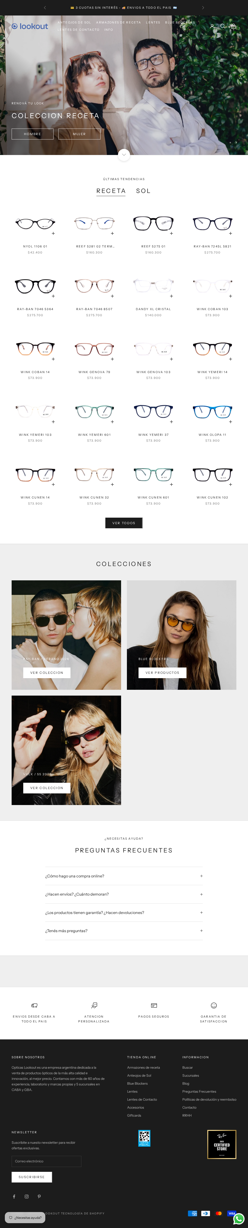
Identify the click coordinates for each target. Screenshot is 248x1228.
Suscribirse (32, 1177)
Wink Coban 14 (35, 372)
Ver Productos (162, 673)
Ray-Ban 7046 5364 (35, 309)
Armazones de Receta (118, 22)
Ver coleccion (46, 673)
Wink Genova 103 (153, 372)
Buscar (187, 1067)
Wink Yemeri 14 (212, 372)
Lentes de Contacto (79, 29)
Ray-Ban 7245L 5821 (213, 246)
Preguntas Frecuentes (199, 1091)
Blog (185, 1083)
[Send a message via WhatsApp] (239, 1219)
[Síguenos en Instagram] (26, 1196)
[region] (124, 85)
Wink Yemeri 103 (35, 435)
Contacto (189, 1107)
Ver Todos (123, 523)
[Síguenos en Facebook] (14, 1196)
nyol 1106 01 (35, 246)
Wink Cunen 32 (94, 497)
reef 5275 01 (153, 246)
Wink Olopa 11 (212, 435)
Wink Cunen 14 (35, 497)
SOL (144, 190)
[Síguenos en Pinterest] (39, 1196)
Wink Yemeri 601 (94, 435)
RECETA (111, 190)
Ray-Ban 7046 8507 (94, 309)
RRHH (187, 1115)
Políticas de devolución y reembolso (209, 1099)
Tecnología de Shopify (83, 1213)
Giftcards (134, 1115)
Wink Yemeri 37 (153, 435)
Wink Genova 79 (94, 372)
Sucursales (190, 1075)
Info (108, 29)
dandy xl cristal (153, 309)
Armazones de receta (143, 1067)
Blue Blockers (180, 22)
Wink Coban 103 (212, 309)
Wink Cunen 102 (212, 497)
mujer (79, 134)
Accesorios (135, 1107)
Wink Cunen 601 (153, 497)
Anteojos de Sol (74, 22)
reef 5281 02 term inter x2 (94, 247)
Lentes (153, 22)
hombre (32, 134)
